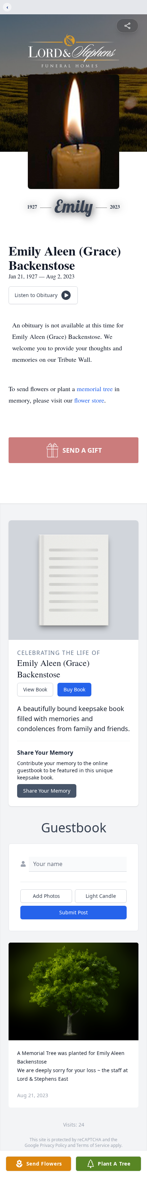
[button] (73, 991)
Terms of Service (93, 1145)
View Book (35, 689)
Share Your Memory (46, 790)
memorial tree (95, 388)
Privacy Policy (53, 1145)
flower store (89, 400)
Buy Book (74, 689)
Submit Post (73, 912)
